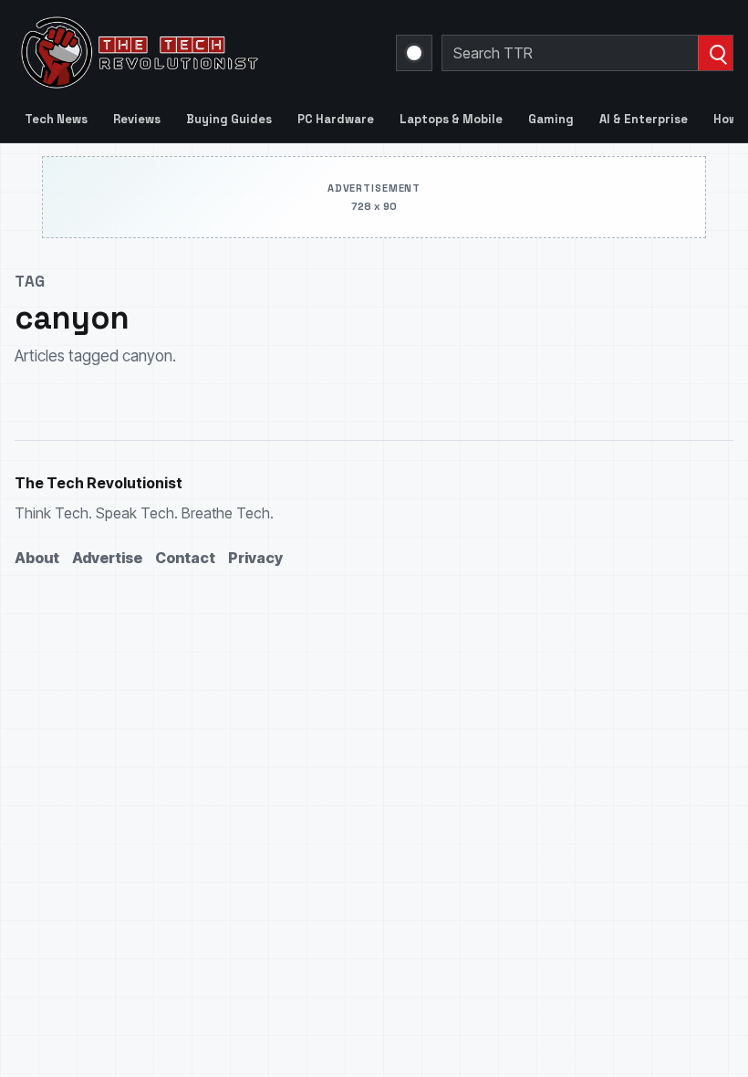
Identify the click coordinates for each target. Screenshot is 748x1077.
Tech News (56, 119)
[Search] (715, 53)
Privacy (255, 558)
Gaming (551, 119)
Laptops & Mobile (451, 119)
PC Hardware (335, 119)
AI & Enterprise (643, 119)
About (37, 558)
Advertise (107, 558)
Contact (185, 558)
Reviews (137, 119)
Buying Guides (229, 119)
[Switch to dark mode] (414, 53)
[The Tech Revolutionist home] (194, 53)
